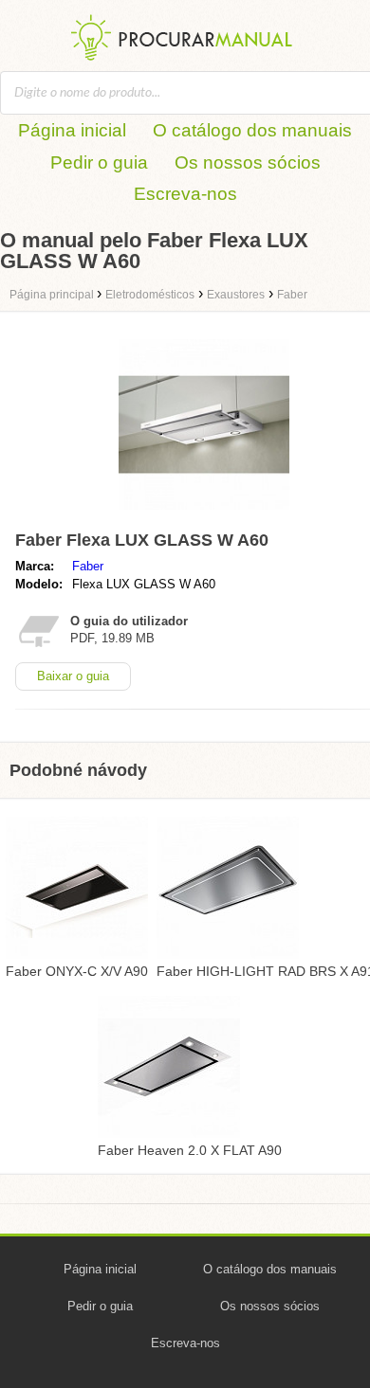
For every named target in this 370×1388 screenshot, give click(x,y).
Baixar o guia (73, 676)
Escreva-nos (185, 194)
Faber (87, 566)
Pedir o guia (99, 162)
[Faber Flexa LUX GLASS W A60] (204, 514)
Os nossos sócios (248, 162)
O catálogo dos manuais (252, 130)
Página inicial (72, 130)
